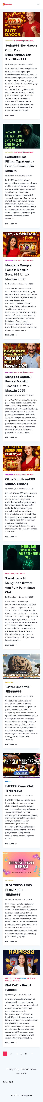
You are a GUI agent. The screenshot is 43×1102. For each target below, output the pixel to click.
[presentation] (21, 24)
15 (26, 1054)
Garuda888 (8, 1082)
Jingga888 (9, 682)
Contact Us (21, 1073)
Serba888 (9, 41)
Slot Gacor (18, 41)
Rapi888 (8, 781)
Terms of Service (29, 1069)
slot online (28, 41)
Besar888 (9, 260)
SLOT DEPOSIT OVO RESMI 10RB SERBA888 (18, 889)
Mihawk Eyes (12, 64)
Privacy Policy (13, 1069)
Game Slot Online (12, 978)
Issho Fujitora (12, 696)
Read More (11, 115)
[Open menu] (38, 4)
